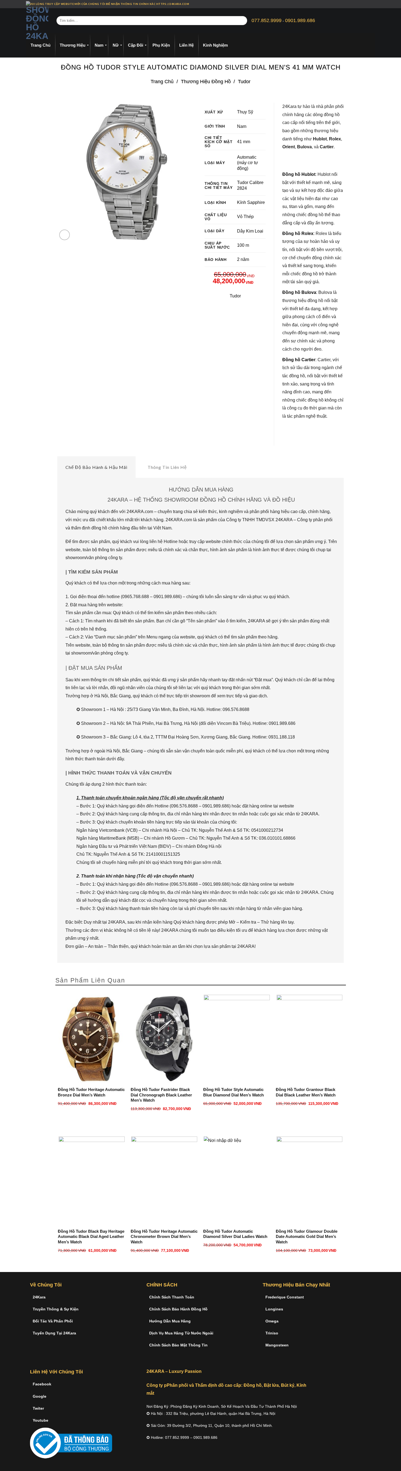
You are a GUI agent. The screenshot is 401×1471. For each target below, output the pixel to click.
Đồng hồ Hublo (298, 174)
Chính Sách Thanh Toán (171, 1297)
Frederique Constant (284, 1297)
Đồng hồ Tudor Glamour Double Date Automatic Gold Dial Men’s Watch (306, 1236)
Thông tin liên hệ (167, 467)
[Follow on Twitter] (368, 4)
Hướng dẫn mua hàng (170, 1321)
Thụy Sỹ (245, 112)
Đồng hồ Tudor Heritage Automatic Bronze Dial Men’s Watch (91, 1092)
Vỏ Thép (245, 216)
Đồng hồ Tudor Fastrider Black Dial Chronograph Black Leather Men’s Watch (161, 1094)
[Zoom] (64, 235)
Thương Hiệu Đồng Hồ (206, 81)
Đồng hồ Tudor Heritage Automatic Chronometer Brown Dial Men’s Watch (164, 1236)
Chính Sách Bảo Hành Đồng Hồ (178, 1309)
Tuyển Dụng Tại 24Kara (54, 1333)
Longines (274, 1309)
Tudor (244, 81)
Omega (272, 1321)
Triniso (271, 1333)
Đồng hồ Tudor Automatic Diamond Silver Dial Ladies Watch (235, 1234)
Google (39, 1396)
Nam (241, 126)
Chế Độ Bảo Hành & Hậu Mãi (96, 467)
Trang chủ (162, 81)
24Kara (39, 1297)
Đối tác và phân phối (53, 1321)
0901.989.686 (300, 20)
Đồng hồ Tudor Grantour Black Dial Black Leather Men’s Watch (306, 1092)
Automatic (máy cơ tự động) (247, 163)
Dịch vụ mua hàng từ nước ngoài (181, 1333)
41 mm (243, 141)
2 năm (243, 259)
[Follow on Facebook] (358, 4)
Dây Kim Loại (250, 231)
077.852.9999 (267, 20)
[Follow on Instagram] (363, 4)
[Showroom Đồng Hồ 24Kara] (37, 20)
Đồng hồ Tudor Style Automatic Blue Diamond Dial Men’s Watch (233, 1092)
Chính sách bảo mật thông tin (178, 1345)
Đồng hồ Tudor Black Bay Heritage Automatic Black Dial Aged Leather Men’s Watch (91, 1236)
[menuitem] (40, 45)
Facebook (42, 1384)
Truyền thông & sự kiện (56, 1309)
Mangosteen (277, 1345)
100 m (243, 245)
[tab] (96, 467)
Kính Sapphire (251, 202)
